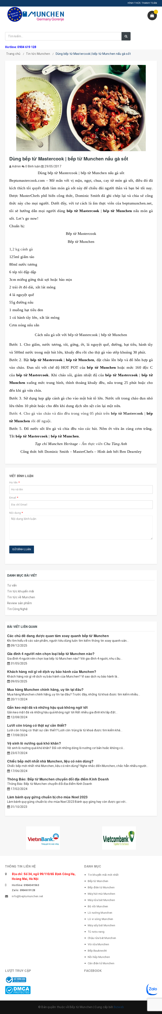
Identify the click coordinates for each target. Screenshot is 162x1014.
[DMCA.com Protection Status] (18, 989)
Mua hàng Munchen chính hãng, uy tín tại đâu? (45, 689)
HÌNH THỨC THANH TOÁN (142, 3)
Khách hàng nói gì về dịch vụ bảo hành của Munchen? (51, 671)
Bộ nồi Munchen (98, 906)
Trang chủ (13, 53)
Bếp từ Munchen (98, 881)
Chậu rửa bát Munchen (102, 938)
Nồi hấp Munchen (99, 957)
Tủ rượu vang (96, 931)
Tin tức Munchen (38, 53)
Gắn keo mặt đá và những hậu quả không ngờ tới (47, 707)
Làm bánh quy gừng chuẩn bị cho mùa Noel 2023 (47, 797)
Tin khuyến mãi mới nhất (103, 874)
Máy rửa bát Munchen (101, 900)
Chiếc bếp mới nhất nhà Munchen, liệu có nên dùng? (50, 761)
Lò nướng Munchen (100, 912)
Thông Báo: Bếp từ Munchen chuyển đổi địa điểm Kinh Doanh (58, 779)
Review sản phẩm (19, 603)
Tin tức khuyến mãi (20, 591)
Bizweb (119, 1007)
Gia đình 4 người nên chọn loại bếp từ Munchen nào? (50, 653)
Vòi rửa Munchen (98, 944)
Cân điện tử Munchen (101, 963)
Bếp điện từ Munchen (101, 887)
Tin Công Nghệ (17, 609)
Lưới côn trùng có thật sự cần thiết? (36, 725)
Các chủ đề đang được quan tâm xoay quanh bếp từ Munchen (58, 635)
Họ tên (14, 482)
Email (13, 497)
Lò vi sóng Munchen (100, 919)
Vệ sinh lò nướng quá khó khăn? (34, 743)
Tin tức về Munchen (21, 597)
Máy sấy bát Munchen (101, 925)
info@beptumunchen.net (27, 896)
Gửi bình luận (21, 549)
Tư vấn (12, 585)
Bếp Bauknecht (97, 950)
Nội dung (16, 512)
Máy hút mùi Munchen (101, 893)
